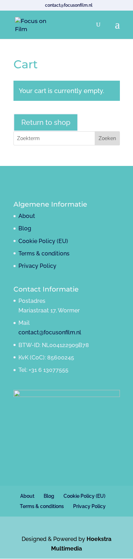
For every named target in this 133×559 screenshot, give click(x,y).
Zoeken (107, 138)
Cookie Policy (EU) (43, 241)
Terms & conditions (44, 253)
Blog (24, 228)
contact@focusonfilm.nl (49, 332)
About (26, 216)
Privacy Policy (37, 266)
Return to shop (45, 122)
